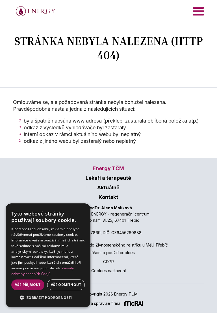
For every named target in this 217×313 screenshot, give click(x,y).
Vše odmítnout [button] (66, 284)
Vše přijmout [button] (28, 284)
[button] (48, 298)
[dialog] (48, 255)
